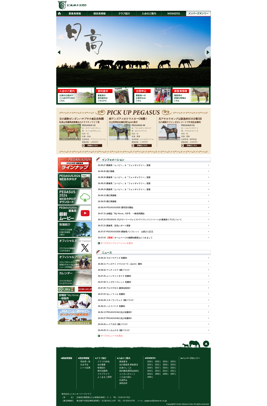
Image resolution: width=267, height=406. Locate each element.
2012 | (165, 371)
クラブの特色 (103, 361)
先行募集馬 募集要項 (128, 364)
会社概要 (101, 364)
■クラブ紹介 (100, 358)
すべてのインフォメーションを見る (117, 243)
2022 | (150, 364)
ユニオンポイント (127, 374)
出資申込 (123, 380)
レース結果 (85, 368)
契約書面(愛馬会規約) (129, 371)
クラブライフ (103, 374)
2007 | (173, 374)
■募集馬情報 (66, 358)
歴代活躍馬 (102, 371)
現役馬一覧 (85, 361)
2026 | (150, 361)
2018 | (150, 368)
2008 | (165, 374)
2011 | (173, 371)
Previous (59, 52)
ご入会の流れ (125, 377)
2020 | (165, 364)
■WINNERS (150, 358)
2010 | (150, 374)
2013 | (157, 371)
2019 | (173, 364)
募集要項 (123, 361)
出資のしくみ (125, 368)
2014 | (150, 371)
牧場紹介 (101, 368)
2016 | (165, 368)
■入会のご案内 (123, 358)
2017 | (157, 368)
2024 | (165, 361)
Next (208, 52)
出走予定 (84, 364)
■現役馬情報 (83, 358)
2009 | (157, 374)
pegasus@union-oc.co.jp (156, 401)
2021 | (157, 364)
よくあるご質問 (104, 377)
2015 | (173, 368)
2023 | (173, 361)
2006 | (150, 377)
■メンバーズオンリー (190, 358)
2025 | (157, 361)
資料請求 (123, 383)
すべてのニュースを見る (112, 336)
